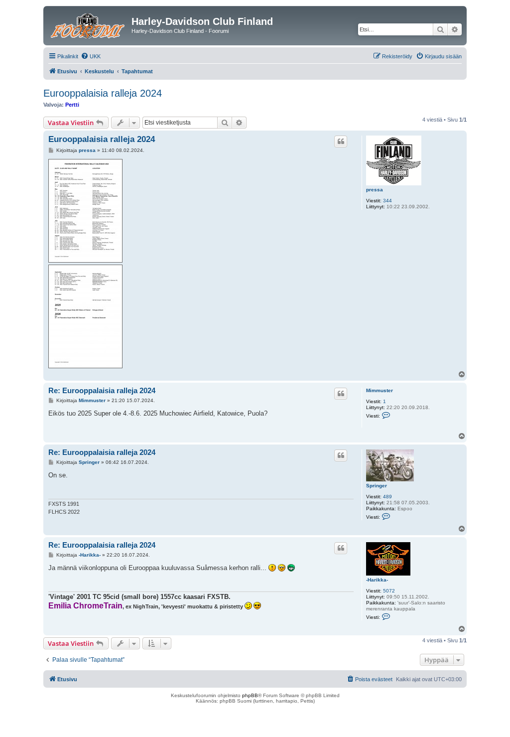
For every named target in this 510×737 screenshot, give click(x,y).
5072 (389, 590)
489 (387, 496)
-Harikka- (377, 580)
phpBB (250, 695)
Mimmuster (379, 390)
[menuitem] (91, 56)
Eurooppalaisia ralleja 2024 (102, 93)
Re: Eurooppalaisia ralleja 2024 (101, 390)
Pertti (72, 105)
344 (387, 200)
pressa (374, 189)
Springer (376, 485)
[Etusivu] (88, 24)
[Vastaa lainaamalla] (340, 141)
